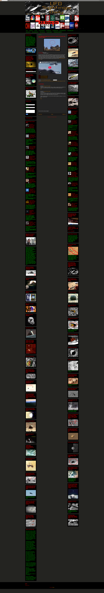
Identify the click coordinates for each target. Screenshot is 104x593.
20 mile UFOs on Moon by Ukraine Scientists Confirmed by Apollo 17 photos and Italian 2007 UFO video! (31, 158)
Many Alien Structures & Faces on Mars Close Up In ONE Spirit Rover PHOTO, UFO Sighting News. (73, 195)
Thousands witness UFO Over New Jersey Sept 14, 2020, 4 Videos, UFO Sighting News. (73, 113)
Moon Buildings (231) (63, 30)
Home (27, 30)
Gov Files (35, 30)
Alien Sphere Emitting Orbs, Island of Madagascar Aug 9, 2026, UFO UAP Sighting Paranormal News (31, 212)
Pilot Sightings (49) (55, 30)
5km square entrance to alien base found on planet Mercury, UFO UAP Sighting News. (30, 126)
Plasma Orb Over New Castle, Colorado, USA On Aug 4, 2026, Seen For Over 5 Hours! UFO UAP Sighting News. (30, 191)
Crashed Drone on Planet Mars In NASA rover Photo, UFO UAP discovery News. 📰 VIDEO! (31, 181)
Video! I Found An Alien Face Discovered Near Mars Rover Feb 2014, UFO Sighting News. (72, 205)
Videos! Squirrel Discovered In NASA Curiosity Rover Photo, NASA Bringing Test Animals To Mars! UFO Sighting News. (73, 133)
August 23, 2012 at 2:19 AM (47, 91)
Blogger (53, 587)
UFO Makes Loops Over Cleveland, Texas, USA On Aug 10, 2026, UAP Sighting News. (31, 136)
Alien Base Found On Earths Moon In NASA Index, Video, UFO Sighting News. (73, 185)
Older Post (64, 114)
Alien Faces (31, 30)
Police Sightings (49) (70, 30)
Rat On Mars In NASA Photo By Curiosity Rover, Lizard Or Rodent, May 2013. (72, 164)
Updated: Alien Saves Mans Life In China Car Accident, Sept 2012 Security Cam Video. (73, 154)
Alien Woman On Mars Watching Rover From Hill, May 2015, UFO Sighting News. (72, 122)
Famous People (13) (41, 30)
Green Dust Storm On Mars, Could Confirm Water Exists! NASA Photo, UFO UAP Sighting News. (30, 170)
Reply (41, 98)
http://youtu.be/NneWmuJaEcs (44, 76)
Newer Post (40, 114)
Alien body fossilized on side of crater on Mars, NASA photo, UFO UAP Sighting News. (31, 223)
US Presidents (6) (48, 30)
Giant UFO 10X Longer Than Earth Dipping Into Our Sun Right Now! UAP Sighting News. (30, 202)
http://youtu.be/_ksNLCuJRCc (44, 77)
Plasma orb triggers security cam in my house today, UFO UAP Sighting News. (31, 148)
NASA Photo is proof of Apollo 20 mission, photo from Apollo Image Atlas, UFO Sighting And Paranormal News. (73, 144)
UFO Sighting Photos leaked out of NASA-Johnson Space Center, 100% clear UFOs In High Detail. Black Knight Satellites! (73, 174)
